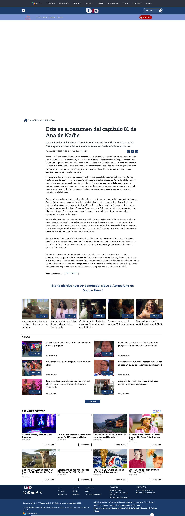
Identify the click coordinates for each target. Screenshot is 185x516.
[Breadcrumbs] (26, 120)
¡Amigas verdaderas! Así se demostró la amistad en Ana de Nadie (63, 324)
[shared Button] (136, 151)
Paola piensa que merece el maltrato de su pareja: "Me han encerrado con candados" (138, 344)
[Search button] (160, 10)
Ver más (92, 401)
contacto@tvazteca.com (144, 490)
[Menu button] (32, 10)
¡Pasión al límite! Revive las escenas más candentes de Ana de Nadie (92, 324)
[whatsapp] (41, 493)
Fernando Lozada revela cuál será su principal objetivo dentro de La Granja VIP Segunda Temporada (68, 384)
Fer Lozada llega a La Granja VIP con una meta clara (68, 363)
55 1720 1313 (140, 493)
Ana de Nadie (71, 274)
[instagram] (28, 493)
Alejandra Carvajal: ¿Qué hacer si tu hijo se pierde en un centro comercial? (138, 382)
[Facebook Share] (128, 151)
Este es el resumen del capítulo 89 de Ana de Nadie (149, 322)
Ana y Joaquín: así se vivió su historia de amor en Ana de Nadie (35, 324)
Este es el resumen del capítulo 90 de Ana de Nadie (121, 322)
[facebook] (37, 493)
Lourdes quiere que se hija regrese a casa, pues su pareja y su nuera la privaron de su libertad (140, 363)
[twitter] (24, 493)
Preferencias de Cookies (116, 502)
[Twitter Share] (132, 151)
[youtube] (32, 493)
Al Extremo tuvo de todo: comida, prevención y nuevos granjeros (68, 344)
